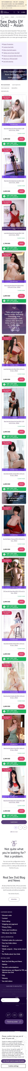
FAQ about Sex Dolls (9, 933)
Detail (21, 139)
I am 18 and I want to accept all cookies (13, 1061)
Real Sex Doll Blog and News (12, 961)
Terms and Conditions (9, 930)
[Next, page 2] (20, 828)
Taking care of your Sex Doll (11, 53)
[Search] (14, 12)
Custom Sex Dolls (8, 47)
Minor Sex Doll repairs (9, 50)
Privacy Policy (6, 927)
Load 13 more (14, 822)
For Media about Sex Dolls (11, 954)
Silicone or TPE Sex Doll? (10, 59)
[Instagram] (20, 1015)
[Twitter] (8, 1015)
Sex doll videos (7, 981)
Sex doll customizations (10, 967)
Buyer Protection (8, 44)
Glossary (5, 978)
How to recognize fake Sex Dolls (12, 56)
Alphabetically (5, 91)
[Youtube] (14, 1015)
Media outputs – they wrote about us (14, 950)
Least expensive (16, 84)
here (13, 1055)
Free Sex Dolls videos (9, 943)
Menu (23, 12)
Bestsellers (14, 88)
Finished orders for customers (12, 940)
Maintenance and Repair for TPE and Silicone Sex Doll (14, 971)
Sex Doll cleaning (8, 61)
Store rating (6, 921)
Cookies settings (13, 1066)
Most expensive (5, 88)
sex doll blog (18, 496)
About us (5, 946)
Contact (5, 918)
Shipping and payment (10, 924)
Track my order (12, 1021)
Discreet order (7, 915)
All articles (14, 899)
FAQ (3, 975)
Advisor (4, 964)
